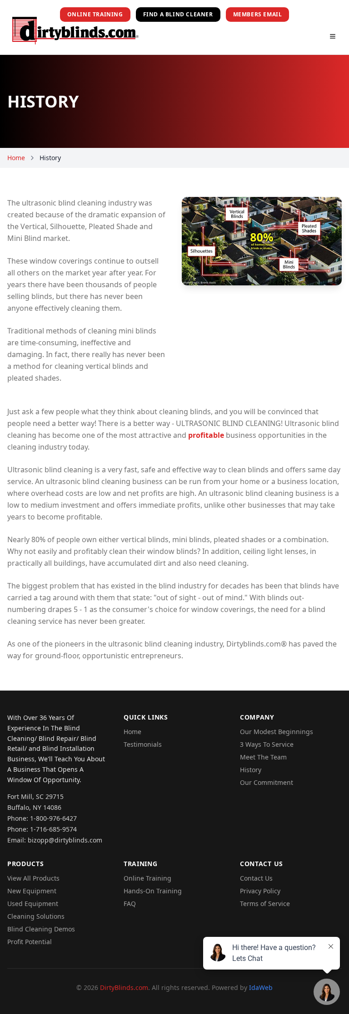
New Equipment (31, 891)
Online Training (95, 14)
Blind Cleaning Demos (41, 929)
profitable (206, 435)
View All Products (33, 878)
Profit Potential (29, 941)
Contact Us (256, 878)
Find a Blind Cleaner (178, 14)
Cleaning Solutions (36, 916)
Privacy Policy (260, 891)
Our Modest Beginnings (276, 731)
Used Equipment (32, 903)
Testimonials (143, 744)
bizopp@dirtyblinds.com (65, 840)
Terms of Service (265, 903)
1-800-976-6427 (53, 818)
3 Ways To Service (267, 744)
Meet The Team (263, 757)
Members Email (257, 14)
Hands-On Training (153, 891)
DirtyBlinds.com (124, 987)
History (250, 769)
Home (16, 157)
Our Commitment (266, 782)
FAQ (130, 903)
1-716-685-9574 (53, 829)
